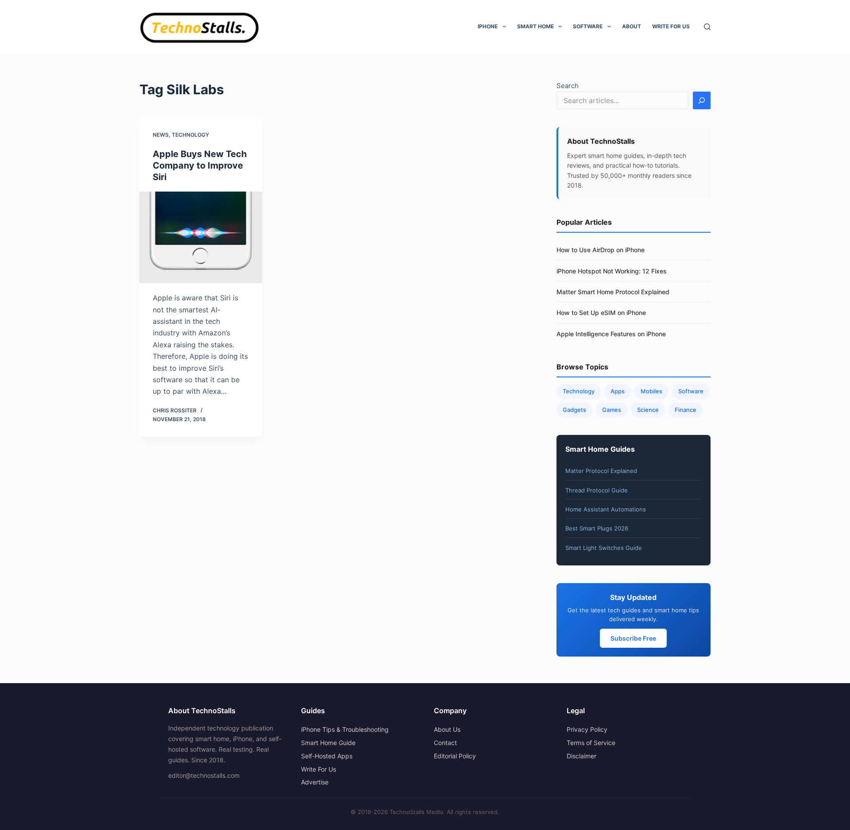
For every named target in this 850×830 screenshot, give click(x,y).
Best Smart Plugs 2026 (596, 528)
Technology (190, 134)
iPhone (488, 26)
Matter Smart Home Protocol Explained (612, 292)
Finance (685, 409)
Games (611, 409)
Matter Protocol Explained (601, 470)
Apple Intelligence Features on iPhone (611, 334)
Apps (617, 391)
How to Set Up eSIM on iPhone (601, 312)
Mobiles (651, 391)
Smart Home (535, 26)
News (161, 134)
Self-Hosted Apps (326, 756)
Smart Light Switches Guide (603, 547)
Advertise (314, 782)
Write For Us (671, 26)
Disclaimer (581, 756)
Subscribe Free (633, 638)
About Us (447, 729)
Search (567, 85)
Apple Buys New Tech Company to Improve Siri (200, 165)
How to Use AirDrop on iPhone (600, 250)
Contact (445, 742)
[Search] (707, 26)
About (631, 26)
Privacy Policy (587, 729)
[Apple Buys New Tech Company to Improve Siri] (200, 238)
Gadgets (574, 409)
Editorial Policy (455, 756)
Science (648, 409)
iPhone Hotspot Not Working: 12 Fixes (611, 271)
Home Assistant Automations (605, 509)
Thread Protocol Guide (596, 490)
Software (588, 26)
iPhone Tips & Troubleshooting (345, 729)
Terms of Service (591, 742)
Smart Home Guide (328, 742)
